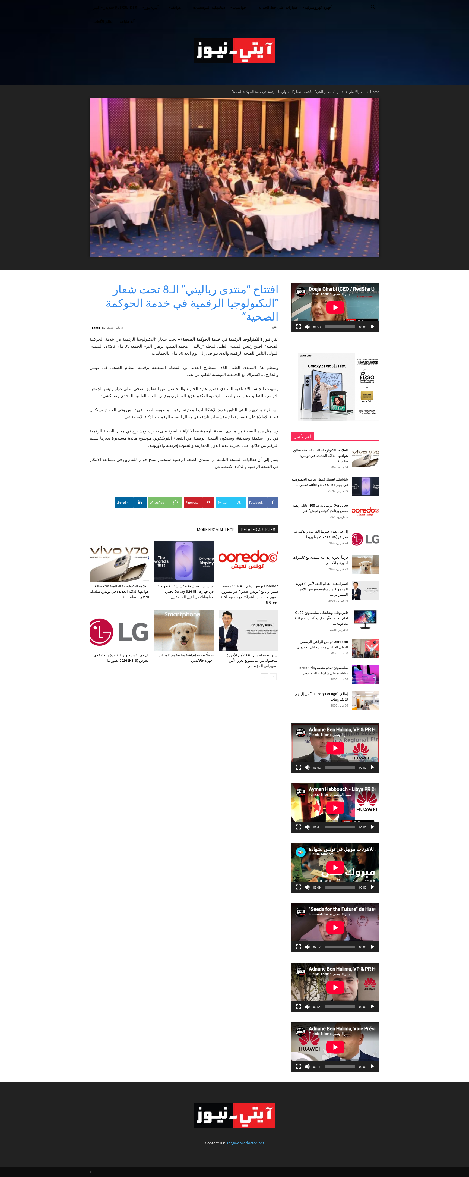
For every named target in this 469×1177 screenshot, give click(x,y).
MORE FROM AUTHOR (216, 530)
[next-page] (264, 676)
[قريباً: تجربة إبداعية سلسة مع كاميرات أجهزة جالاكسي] (184, 630)
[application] (335, 307)
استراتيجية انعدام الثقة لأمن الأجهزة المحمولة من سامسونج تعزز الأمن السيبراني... (322, 589)
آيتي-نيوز (152, 7)
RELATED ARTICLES (258, 530)
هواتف (176, 7)
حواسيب (239, 7)
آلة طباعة (127, 21)
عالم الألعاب (102, 21)
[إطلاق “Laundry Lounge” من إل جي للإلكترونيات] (365, 700)
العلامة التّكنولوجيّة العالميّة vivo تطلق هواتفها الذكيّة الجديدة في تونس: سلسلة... (320, 455)
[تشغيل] (372, 326)
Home (374, 91)
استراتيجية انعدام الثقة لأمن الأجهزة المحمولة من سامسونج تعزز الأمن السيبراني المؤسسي (252, 660)
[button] (372, 7)
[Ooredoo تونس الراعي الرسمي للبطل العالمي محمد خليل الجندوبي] (365, 648)
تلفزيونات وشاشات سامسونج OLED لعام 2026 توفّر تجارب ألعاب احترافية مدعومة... (321, 618)
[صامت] (307, 326)
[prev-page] (273, 676)
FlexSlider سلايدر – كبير (115, 7)
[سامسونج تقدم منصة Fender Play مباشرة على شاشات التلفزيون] (365, 674)
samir (96, 327)
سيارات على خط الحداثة (277, 7)
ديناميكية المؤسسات (209, 7)
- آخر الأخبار (357, 91)
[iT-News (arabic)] (234, 50)
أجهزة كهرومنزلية (318, 7)
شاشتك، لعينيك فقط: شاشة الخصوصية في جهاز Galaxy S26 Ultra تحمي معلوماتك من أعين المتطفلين (185, 591)
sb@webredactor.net (245, 1142)
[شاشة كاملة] (298, 326)
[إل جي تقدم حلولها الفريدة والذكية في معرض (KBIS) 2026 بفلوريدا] (119, 630)
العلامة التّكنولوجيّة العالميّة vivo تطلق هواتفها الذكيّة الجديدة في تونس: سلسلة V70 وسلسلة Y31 (119, 591)
